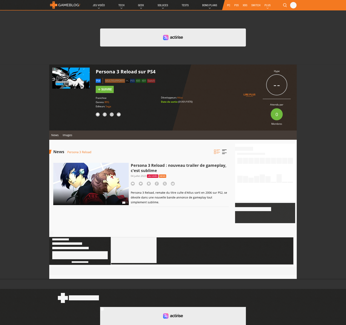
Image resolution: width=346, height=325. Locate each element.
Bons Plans (209, 5)
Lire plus (249, 94)
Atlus (180, 97)
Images (67, 135)
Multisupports (115, 80)
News (55, 135)
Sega (108, 106)
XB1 (144, 80)
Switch (151, 80)
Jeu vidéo (153, 176)
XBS (245, 5)
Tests (185, 5)
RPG (107, 102)
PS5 (236, 5)
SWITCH (256, 5)
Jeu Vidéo (99, 5)
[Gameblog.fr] (65, 5)
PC (228, 5)
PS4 (98, 80)
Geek (141, 5)
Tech (121, 5)
